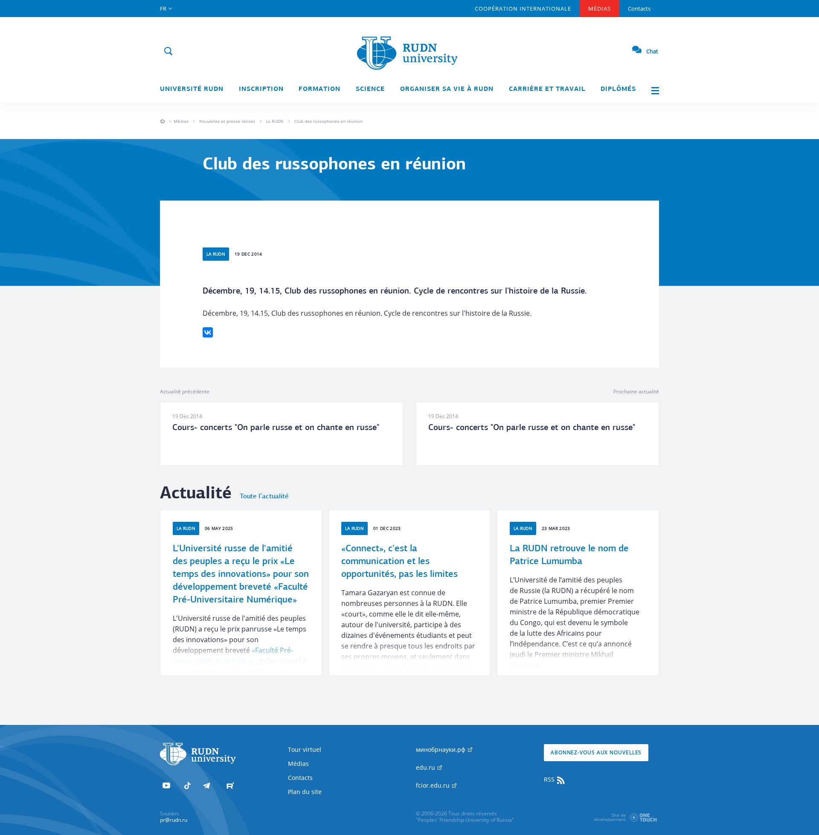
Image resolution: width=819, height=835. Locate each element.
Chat (652, 51)
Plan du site (305, 792)
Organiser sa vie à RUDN (447, 89)
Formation (319, 89)
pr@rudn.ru (173, 819)
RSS (550, 779)
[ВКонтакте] (208, 332)
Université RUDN (192, 89)
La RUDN (275, 121)
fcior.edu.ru (433, 785)
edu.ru (426, 767)
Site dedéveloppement (610, 817)
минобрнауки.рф (441, 749)
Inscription (261, 89)
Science (370, 89)
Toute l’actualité (264, 496)
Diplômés (618, 89)
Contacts (639, 8)
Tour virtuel (304, 749)
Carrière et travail (547, 89)
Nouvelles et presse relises (227, 121)
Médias (599, 8)
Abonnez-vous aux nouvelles (596, 752)
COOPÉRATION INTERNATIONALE (523, 8)
